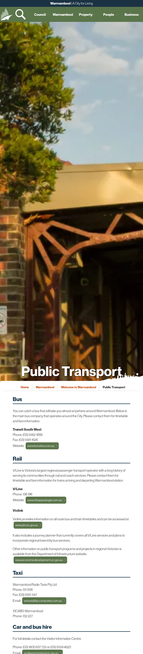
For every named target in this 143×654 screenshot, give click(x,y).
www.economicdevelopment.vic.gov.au (39, 560)
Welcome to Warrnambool (78, 387)
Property (85, 15)
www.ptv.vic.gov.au (26, 525)
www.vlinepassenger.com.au (44, 500)
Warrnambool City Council (6, 14)
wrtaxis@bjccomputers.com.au (43, 601)
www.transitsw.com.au (41, 446)
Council (40, 15)
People (108, 15)
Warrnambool (63, 15)
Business (132, 15)
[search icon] (21, 14)
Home (25, 387)
